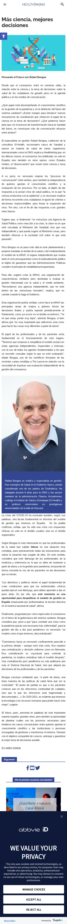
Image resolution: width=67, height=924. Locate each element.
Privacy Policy (9, 920)
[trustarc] (57, 920)
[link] (3, 36)
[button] (61, 816)
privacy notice (29, 867)
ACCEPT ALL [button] (33, 899)
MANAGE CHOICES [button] (33, 889)
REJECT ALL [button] (33, 909)
